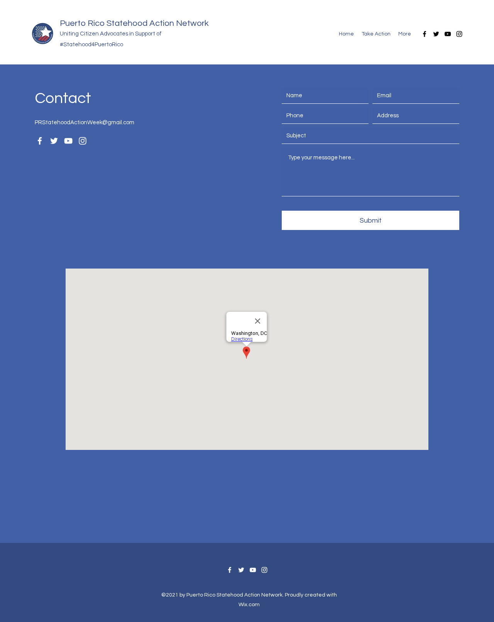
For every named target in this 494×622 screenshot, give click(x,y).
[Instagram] (459, 34)
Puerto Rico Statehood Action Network (134, 23)
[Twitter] (436, 34)
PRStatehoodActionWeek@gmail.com (84, 122)
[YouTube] (448, 34)
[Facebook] (424, 34)
